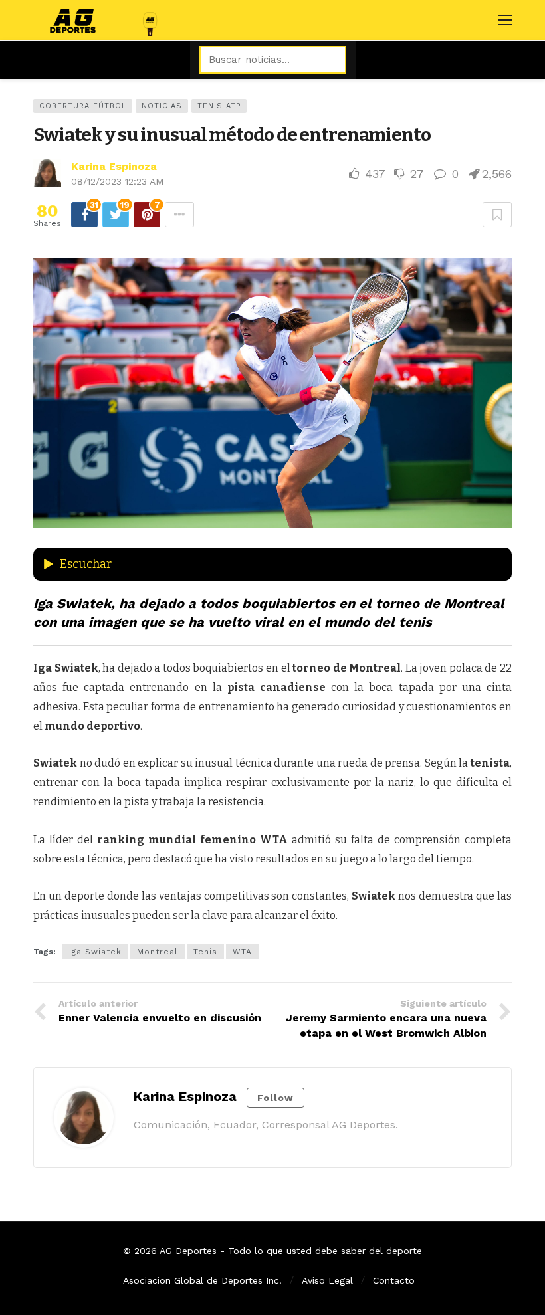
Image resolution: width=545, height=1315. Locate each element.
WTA (242, 951)
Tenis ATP (219, 106)
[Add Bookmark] (497, 214)
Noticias (162, 106)
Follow (275, 1097)
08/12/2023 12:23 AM (117, 181)
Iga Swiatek (95, 951)
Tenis (205, 951)
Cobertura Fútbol (82, 106)
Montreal (157, 951)
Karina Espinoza (114, 166)
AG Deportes (188, 1250)
